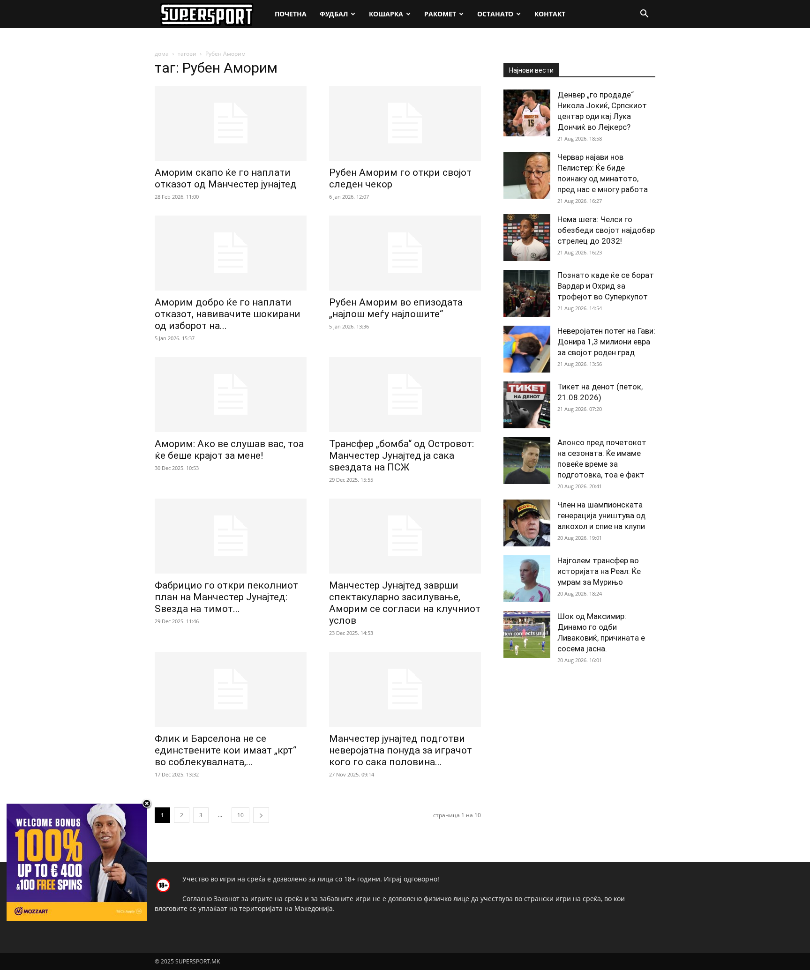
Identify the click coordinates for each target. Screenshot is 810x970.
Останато (495, 13)
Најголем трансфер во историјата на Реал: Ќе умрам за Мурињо (599, 571)
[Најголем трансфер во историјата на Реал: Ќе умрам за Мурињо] (526, 578)
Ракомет (440, 13)
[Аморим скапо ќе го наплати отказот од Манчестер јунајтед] (231, 123)
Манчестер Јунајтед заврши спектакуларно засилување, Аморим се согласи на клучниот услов (404, 603)
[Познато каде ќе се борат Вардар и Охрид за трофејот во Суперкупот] (526, 293)
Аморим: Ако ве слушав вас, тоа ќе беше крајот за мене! (229, 449)
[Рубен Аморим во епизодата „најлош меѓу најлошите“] (405, 253)
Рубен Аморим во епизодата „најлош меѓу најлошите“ (396, 308)
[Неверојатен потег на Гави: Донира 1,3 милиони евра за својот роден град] (526, 349)
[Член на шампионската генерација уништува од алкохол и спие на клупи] (526, 523)
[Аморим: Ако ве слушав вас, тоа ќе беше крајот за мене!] (231, 394)
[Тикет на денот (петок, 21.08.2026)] (526, 404)
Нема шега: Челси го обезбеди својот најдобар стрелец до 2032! (606, 230)
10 (240, 815)
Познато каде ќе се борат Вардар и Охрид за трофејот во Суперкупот (605, 285)
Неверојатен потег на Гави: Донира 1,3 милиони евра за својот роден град (606, 341)
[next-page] (261, 815)
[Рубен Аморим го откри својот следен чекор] (405, 123)
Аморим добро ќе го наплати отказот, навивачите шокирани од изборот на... (227, 314)
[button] (644, 14)
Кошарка (386, 13)
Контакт (549, 13)
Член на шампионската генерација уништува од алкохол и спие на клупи (601, 515)
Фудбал (334, 13)
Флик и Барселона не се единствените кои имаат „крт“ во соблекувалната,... (225, 750)
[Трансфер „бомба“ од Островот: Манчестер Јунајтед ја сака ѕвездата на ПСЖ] (405, 394)
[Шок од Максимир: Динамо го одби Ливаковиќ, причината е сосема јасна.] (526, 634)
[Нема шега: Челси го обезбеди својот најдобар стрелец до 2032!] (526, 237)
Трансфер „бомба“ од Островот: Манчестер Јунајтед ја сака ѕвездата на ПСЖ (401, 455)
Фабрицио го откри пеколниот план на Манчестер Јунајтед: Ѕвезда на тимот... (226, 597)
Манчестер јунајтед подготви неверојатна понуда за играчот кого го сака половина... (400, 750)
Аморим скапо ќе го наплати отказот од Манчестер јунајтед (226, 178)
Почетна (291, 13)
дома (162, 54)
